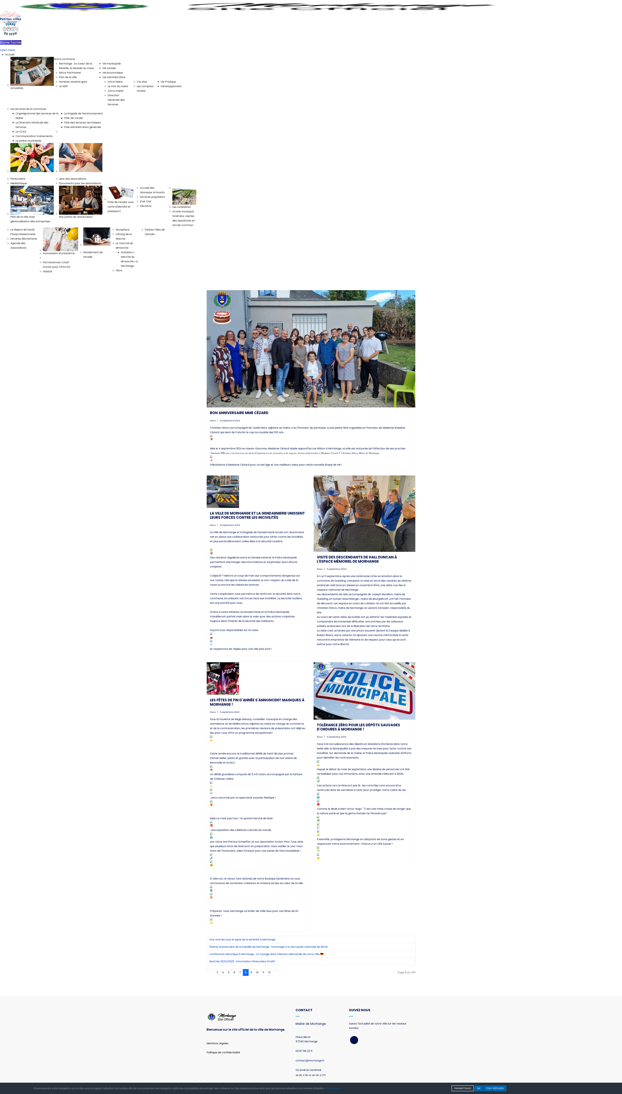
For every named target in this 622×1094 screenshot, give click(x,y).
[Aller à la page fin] (278, 970)
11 (263, 972)
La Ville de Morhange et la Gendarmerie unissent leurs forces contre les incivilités (257, 515)
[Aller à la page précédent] (212, 970)
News (213, 420)
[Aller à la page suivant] (274, 970)
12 (269, 972)
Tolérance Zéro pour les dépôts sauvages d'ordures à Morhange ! (358, 727)
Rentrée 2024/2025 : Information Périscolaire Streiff (242, 961)
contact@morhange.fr (310, 1060)
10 (257, 972)
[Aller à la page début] (208, 970)
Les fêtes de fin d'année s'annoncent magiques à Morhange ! (257, 702)
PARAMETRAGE (462, 1088)
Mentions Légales (217, 1043)
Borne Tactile (10, 42)
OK (478, 1088)
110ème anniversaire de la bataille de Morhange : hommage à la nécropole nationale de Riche (268, 947)
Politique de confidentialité (223, 1052)
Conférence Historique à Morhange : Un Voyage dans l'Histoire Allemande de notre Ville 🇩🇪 (266, 954)
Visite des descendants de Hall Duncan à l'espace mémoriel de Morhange (357, 559)
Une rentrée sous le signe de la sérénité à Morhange (242, 939)
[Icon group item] (354, 1040)
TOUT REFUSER (495, 1088)
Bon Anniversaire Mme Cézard (239, 412)
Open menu (7, 50)
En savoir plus (333, 1088)
